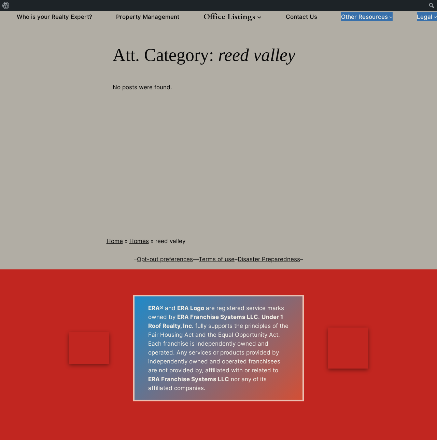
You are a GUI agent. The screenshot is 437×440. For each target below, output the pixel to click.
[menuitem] (6, 5)
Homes (139, 241)
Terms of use (217, 259)
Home (115, 241)
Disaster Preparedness (269, 259)
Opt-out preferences (165, 259)
